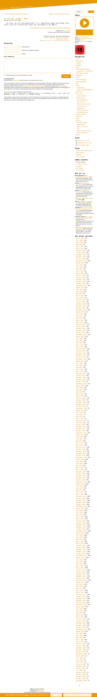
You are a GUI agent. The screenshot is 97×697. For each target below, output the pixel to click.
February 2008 (81, 664)
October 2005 (80, 678)
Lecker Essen (81, 95)
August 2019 (80, 410)
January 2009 (80, 645)
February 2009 (81, 643)
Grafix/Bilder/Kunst (83, 69)
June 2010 (79, 611)
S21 (78, 128)
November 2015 (81, 478)
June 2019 (79, 414)
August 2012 (80, 557)
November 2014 (81, 502)
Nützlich (79, 91)
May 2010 (79, 613)
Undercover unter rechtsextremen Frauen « (55, 40)
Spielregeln (80, 152)
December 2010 (81, 598)
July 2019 (79, 412)
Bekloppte (79, 61)
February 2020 (81, 398)
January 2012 (80, 572)
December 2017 (81, 426)
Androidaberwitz (82, 100)
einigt (37, 23)
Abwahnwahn (80, 124)
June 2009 (79, 635)
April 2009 (80, 639)
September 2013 (81, 531)
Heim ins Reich (66, 30)
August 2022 (80, 336)
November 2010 (81, 600)
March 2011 (80, 592)
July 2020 (79, 387)
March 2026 (80, 248)
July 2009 (79, 633)
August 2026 (80, 238)
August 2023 (80, 312)
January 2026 (80, 252)
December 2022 (81, 328)
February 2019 (81, 420)
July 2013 (79, 535)
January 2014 (80, 523)
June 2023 (79, 316)
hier (42, 80)
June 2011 (79, 586)
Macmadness (80, 108)
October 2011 (80, 578)
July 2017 (79, 437)
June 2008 (79, 660)
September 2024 (81, 285)
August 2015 (80, 484)
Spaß (77, 118)
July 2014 (79, 510)
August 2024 (80, 287)
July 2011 (79, 584)
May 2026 (79, 244)
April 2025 (80, 271)
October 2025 (80, 258)
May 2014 (79, 514)
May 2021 (79, 367)
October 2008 (80, 652)
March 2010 (80, 617)
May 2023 (79, 318)
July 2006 (79, 670)
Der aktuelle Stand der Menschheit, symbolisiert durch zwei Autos (84, 209)
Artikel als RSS (83, 140)
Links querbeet (81, 81)
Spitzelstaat (60, 27)
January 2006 (80, 674)
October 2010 (80, 602)
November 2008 (81, 649)
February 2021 (81, 373)
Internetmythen (81, 79)
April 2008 (80, 662)
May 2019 (79, 416)
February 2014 (81, 520)
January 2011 (80, 596)
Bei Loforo (83, 164)
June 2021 (79, 365)
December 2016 (81, 451)
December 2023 (81, 304)
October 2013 (80, 529)
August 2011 (80, 582)
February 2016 (81, 471)
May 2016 (79, 465)
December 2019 (81, 402)
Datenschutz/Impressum (84, 150)
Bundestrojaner (39, 27)
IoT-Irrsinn (81, 102)
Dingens (78, 65)
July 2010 (79, 609)
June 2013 (79, 537)
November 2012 (81, 551)
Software (79, 116)
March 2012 (80, 568)
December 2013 (81, 525)
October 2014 (80, 504)
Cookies (26, 695)
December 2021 (81, 353)
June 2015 (79, 488)
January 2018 (80, 424)
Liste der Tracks (83, 41)
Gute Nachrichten (82, 73)
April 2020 (80, 394)
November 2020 (81, 379)
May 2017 (79, 441)
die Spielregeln (16, 80)
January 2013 (80, 547)
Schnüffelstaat (53, 27)
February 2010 (81, 619)
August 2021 (80, 361)
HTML (7, 91)
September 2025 (81, 261)
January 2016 (80, 473)
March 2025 (80, 273)
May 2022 (79, 342)
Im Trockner (80, 170)
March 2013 (80, 543)
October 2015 (80, 480)
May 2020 (79, 392)
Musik (78, 85)
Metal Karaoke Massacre (85, 89)
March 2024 (80, 297)
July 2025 (79, 265)
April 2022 (80, 344)
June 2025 (79, 267)
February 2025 (81, 275)
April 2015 (80, 492)
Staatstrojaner (67, 27)
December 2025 (81, 254)
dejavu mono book (40, 691)
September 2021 (81, 359)
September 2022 (81, 334)
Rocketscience (81, 114)
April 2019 (80, 418)
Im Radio (79, 166)
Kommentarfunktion (62, 86)
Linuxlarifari (82, 106)
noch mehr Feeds (83, 145)
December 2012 (81, 549)
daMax (76, 198)
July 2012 (79, 559)
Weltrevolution (82, 132)
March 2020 (80, 396)
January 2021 (80, 375)
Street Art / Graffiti (85, 71)
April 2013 (80, 541)
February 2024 (81, 299)
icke (77, 77)
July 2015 (79, 486)
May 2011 (79, 588)
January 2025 (80, 277)
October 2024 (80, 283)
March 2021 (80, 371)
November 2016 (81, 453)
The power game (81, 122)
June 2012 (79, 561)
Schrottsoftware (82, 110)
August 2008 (80, 656)
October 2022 (80, 332)
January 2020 (80, 400)
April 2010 (80, 615)
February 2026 (81, 250)
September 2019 (81, 408)
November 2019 (81, 404)
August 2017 (80, 435)
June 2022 (79, 340)
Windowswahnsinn (82, 112)
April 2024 (80, 295)
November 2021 (81, 355)
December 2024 (81, 279)
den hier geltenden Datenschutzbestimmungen (33, 86)
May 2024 (79, 293)
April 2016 (80, 467)
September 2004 (81, 680)
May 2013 (79, 539)
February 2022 (81, 348)
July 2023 (79, 314)
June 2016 (79, 463)
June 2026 (79, 242)
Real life (79, 93)
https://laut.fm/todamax (83, 37)
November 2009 (81, 625)
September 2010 (81, 604)
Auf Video (79, 168)
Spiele (78, 120)
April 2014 (80, 516)
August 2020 (80, 385)
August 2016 (80, 459)
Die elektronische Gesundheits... (18, 14)
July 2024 (79, 289)
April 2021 (80, 369)
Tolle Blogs (80, 156)
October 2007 (80, 668)
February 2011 (81, 594)
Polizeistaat (46, 27)
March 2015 (80, 494)
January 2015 (80, 498)
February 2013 (81, 545)
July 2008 (79, 658)
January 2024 (80, 301)
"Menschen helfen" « (63, 39)
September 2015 (81, 482)
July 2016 (79, 461)
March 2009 (80, 641)
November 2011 (81, 576)
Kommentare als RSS (84, 142)
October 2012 (80, 553)
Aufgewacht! (81, 87)
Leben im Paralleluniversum (59, 14)
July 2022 (79, 338)
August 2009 (80, 631)
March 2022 (80, 347)
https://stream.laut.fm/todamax (86, 38)
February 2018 (81, 422)
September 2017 (81, 432)
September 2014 (81, 506)
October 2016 (80, 455)
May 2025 (79, 269)
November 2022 (81, 330)
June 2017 (79, 439)
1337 (77, 59)
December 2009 (81, 623)
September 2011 (81, 580)
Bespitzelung (33, 27)
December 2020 (81, 377)
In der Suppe (80, 162)
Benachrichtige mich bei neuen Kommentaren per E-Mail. (19, 75)
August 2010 (80, 606)
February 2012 (81, 570)
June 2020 (79, 389)
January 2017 (80, 449)
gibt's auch (82, 39)
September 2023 (81, 310)
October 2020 (80, 381)
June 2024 (79, 291)
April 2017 (80, 443)
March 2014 (80, 518)
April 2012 (80, 566)
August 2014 (80, 508)
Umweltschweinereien (84, 130)
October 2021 (80, 357)
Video (78, 134)
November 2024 (81, 281)
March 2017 (80, 445)
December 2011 (81, 574)
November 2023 (81, 306)
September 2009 (81, 629)
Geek (77, 67)
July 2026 (79, 240)
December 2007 (81, 666)
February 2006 (81, 672)
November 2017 (81, 428)
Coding (78, 63)
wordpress (41, 690)
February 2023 (81, 324)
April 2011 (80, 590)
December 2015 (81, 475)
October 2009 (80, 627)
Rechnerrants (80, 98)
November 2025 (81, 256)
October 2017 (80, 430)
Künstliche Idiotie (84, 104)
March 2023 (80, 322)
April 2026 (80, 246)
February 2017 (81, 447)
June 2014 (79, 512)
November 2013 (81, 527)
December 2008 (81, 647)
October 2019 (80, 406)
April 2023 (80, 320)
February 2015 (81, 496)
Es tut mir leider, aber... (17, 19)
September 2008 (81, 654)
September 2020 (81, 383)
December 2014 (81, 500)
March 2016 (80, 469)
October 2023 (80, 308)
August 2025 (80, 263)
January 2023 (80, 326)
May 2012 (79, 563)
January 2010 (80, 621)
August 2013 (80, 533)
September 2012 (81, 555)
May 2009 (79, 637)
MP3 (77, 83)
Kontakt (78, 154)
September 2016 (81, 457)
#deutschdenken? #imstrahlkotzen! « (57, 37)
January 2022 (80, 351)
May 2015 (79, 490)
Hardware (79, 75)
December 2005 (81, 676)
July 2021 (79, 363)
